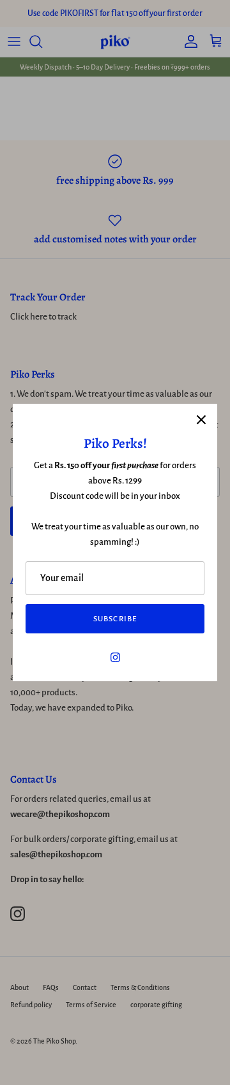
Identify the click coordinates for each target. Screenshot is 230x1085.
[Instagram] (115, 657)
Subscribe (114, 619)
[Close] (201, 420)
